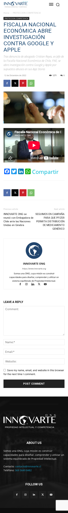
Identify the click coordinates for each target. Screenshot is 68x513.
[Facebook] (6, 83)
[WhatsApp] (31, 83)
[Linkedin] (34, 284)
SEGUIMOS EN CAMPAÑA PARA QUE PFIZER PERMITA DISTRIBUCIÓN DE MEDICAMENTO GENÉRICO (50, 221)
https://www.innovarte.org (34, 268)
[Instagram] (28, 284)
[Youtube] (47, 284)
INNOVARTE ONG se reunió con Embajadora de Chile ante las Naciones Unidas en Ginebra (18, 220)
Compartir (45, 172)
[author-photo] (34, 258)
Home (6, 12)
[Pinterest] (23, 83)
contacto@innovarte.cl (28, 466)
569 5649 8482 (23, 470)
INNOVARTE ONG (34, 263)
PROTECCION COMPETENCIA (27, 12)
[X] (15, 83)
